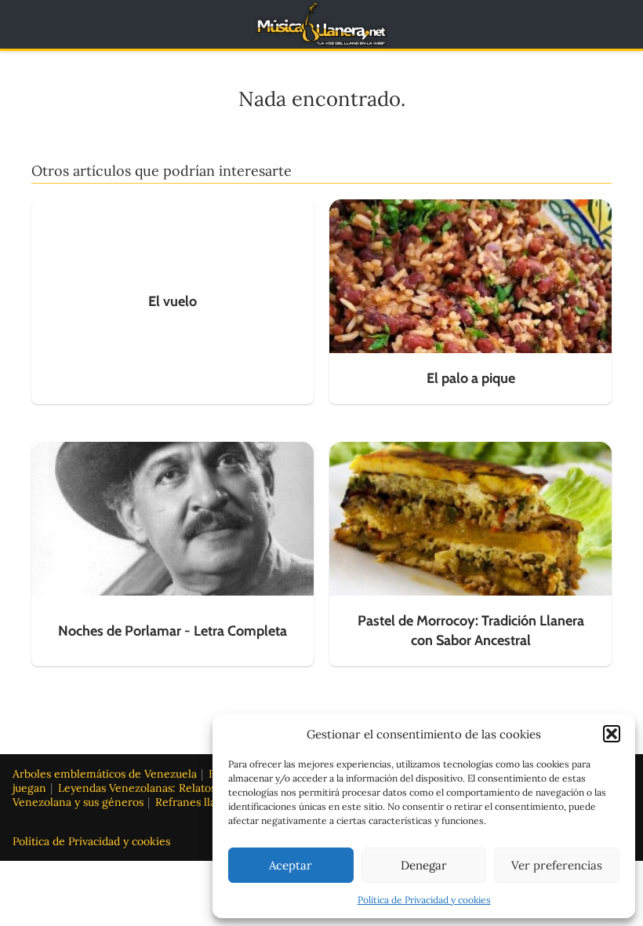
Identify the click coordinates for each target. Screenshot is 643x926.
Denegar (424, 865)
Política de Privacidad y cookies (424, 900)
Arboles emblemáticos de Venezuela (105, 774)
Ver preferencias (556, 865)
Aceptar (290, 865)
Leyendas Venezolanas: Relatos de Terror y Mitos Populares (209, 788)
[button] (611, 734)
